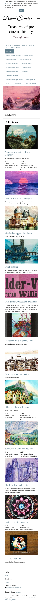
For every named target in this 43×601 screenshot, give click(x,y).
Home (6, 575)
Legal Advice (13, 600)
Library (8, 84)
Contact (7, 582)
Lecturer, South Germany (16, 522)
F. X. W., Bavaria (13, 558)
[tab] (21, 114)
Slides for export (27, 63)
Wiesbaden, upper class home (18, 233)
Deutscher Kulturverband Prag (19, 340)
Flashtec (22, 596)
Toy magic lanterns (12, 75)
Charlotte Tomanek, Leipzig (18, 485)
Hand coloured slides (12, 67)
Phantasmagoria (11, 59)
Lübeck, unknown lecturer (17, 407)
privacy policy (9, 3)
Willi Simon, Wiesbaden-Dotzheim (21, 301)
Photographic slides (12, 71)
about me (18, 592)
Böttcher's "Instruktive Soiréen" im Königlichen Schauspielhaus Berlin (20, 46)
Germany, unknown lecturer (18, 374)
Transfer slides (26, 67)
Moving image (30, 79)
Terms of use (26, 598)
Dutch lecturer (11, 267)
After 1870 (25, 71)
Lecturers (9, 51)
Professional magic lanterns (14, 79)
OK (21, 10)
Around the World (30, 84)
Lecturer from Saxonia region (18, 198)
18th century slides (25, 59)
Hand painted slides (12, 63)
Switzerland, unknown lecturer (19, 448)
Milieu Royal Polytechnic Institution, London (19, 55)
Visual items (17, 84)
